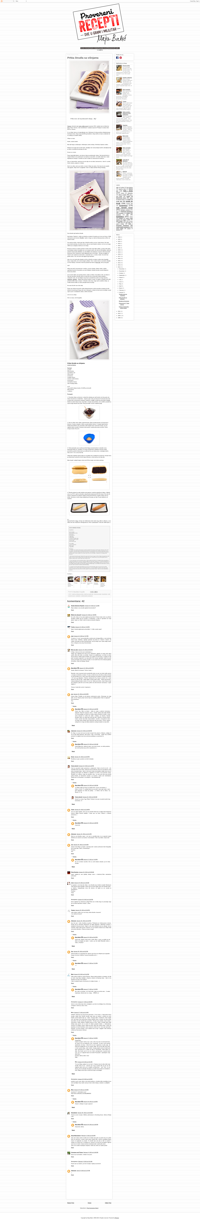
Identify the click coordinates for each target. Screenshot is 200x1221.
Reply (72, 610)
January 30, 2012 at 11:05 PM (90, 1124)
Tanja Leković (75, 766)
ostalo (128, 213)
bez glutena (130, 187)
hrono (122, 193)
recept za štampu (71, 365)
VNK (117, 187)
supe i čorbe (120, 224)
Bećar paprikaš (126, 89)
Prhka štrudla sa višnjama (123, 298)
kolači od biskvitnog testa (124, 197)
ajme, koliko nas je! (83, 126)
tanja (72, 882)
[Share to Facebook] (95, 592)
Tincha (73, 627)
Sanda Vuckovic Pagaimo (78, 605)
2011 (119, 311)
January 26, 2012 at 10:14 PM (81, 974)
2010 (119, 313)
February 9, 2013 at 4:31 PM (85, 1161)
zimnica (118, 229)
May (120, 283)
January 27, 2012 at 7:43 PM (90, 859)
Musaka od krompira (124, 301)
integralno (130, 193)
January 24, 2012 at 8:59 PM (86, 668)
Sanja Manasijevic (76, 1135)
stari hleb (128, 222)
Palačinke (125, 125)
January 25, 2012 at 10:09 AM (86, 872)
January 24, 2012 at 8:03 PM (85, 649)
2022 (119, 245)
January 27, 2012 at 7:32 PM (90, 989)
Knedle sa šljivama (127, 77)
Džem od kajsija (126, 147)
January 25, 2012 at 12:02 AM (90, 744)
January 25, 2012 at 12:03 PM (85, 899)
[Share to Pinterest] (97, 592)
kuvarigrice (104, 594)
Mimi (72, 974)
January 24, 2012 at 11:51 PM (84, 834)
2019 (119, 252)
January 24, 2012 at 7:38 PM (89, 614)
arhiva (122, 187)
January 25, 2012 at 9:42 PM (90, 937)
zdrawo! (129, 228)
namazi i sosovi (125, 210)
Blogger (117, 1217)
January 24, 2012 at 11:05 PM (82, 756)
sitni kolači (119, 221)
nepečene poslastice (127, 211)
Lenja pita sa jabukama (126, 160)
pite (127, 214)
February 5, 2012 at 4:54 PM (88, 1135)
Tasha (72, 809)
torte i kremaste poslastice (124, 224)
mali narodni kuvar (124, 208)
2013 (119, 264)
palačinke (69, 279)
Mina (72, 1089)
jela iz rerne (122, 195)
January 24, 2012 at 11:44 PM (90, 709)
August (121, 277)
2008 (119, 317)
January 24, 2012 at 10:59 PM (84, 730)
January (121, 292)
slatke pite (120, 222)
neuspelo (121, 213)
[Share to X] (94, 592)
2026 (119, 237)
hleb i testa (128, 191)
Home (89, 1203)
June (120, 281)
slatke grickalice (129, 221)
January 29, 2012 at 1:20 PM (90, 1101)
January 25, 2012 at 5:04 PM (82, 910)
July (120, 279)
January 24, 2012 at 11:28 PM (82, 809)
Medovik (125, 171)
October (121, 273)
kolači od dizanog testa (77, 594)
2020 (119, 250)
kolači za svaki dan (88, 594)
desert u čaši (122, 189)
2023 (119, 243)
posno (131, 216)
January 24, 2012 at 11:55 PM (90, 785)
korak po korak (97, 594)
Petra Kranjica (75, 872)
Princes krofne (126, 65)
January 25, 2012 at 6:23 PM (84, 920)
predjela (121, 218)
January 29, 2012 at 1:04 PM (81, 1089)
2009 (119, 315)
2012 (119, 267)
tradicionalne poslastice (87, 595)
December (122, 268)
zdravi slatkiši (119, 228)
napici (117, 211)
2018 (119, 254)
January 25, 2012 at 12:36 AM (81, 844)
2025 (119, 239)
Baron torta (125, 135)
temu (68, 127)
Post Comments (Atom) (92, 1208)
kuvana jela (129, 203)
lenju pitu (98, 262)
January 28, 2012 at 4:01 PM (85, 1062)
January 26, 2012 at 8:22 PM (81, 951)
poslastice (78, 595)
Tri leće (124, 101)
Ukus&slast (74, 1112)
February (121, 290)
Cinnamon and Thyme (77, 1152)
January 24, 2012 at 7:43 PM (82, 627)
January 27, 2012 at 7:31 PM (90, 963)
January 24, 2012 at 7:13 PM (92, 605)
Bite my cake (74, 649)
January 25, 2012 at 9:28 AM (90, 797)
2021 (119, 247)
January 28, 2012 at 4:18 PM (85, 1079)
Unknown (73, 834)
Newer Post (70, 1203)
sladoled (75, 279)
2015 (119, 260)
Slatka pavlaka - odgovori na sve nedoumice (127, 113)
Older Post (108, 1203)
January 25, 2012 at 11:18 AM (81, 882)
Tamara (69, 126)
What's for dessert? (76, 614)
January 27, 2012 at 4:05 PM (85, 1001)
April (120, 286)
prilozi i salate (126, 219)
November (122, 271)
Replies (74, 706)
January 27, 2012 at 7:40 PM (90, 1038)
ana (72, 694)
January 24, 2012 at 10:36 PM (81, 694)
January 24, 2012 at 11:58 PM (90, 823)
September (122, 275)
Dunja (72, 756)
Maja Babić (74, 668)
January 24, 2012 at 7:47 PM (81, 636)
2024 (119, 241)
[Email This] (91, 592)
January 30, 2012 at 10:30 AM (85, 1112)
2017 (119, 256)
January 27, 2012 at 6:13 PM (81, 1012)
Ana (77, 521)
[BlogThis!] (92, 592)
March (121, 288)
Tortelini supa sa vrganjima (123, 295)
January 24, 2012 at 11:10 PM (86, 766)
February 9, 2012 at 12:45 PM (90, 1152)
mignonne (73, 730)
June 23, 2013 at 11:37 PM (83, 1170)
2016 (119, 258)
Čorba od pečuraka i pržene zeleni (124, 307)
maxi (72, 636)
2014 (119, 262)
